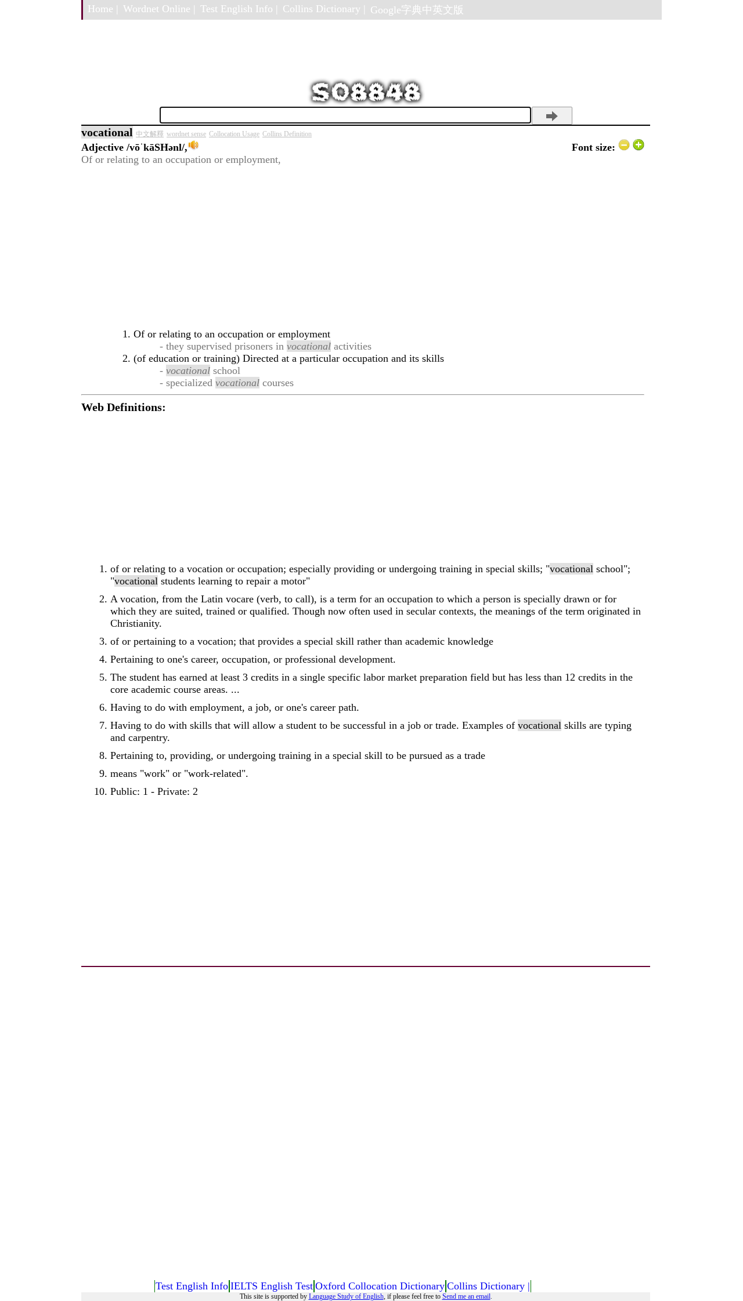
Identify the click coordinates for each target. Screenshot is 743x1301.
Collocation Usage (234, 134)
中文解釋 (150, 134)
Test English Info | (239, 8)
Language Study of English (346, 1296)
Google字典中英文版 (417, 10)
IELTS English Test (271, 1286)
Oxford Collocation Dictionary (380, 1286)
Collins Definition (287, 134)
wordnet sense (186, 134)
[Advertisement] (362, 247)
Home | (103, 8)
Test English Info (192, 1286)
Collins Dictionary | (324, 8)
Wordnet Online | (159, 8)
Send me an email (466, 1296)
